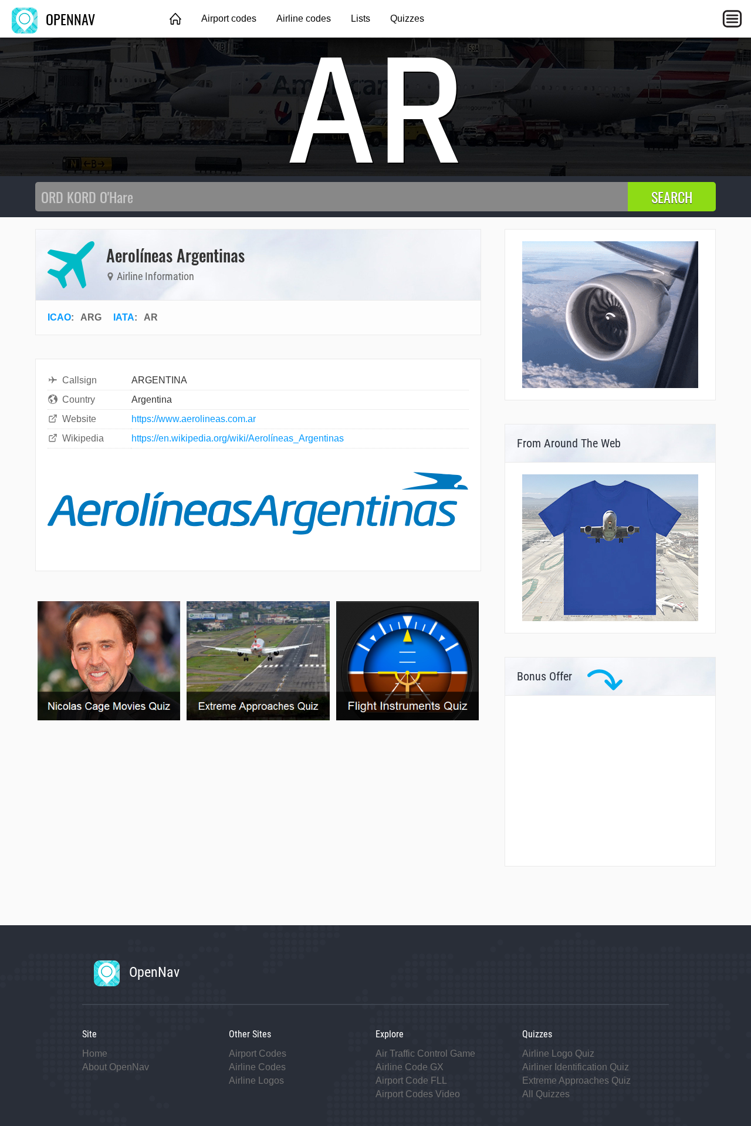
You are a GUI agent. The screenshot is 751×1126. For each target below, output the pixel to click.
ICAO (59, 317)
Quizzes (407, 18)
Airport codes (228, 18)
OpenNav (153, 972)
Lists (360, 18)
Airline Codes (257, 1067)
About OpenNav (115, 1067)
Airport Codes (257, 1053)
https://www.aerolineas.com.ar (193, 419)
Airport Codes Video (418, 1094)
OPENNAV (68, 18)
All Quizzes (546, 1094)
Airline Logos (256, 1080)
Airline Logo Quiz (558, 1053)
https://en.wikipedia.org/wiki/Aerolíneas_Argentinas (237, 438)
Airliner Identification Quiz (575, 1067)
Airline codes (303, 18)
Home (94, 1053)
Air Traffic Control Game (425, 1053)
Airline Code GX (410, 1067)
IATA (123, 317)
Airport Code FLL (411, 1080)
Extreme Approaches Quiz (576, 1080)
